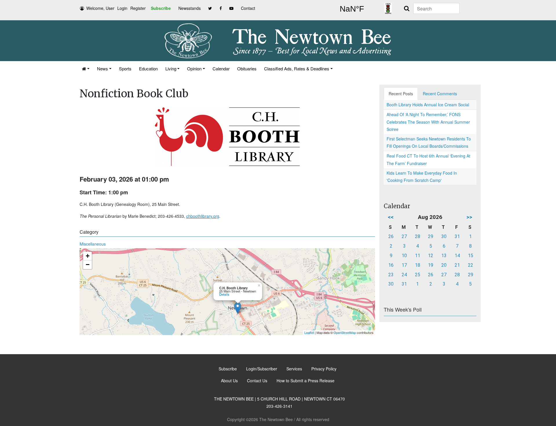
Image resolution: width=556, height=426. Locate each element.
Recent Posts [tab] (401, 93)
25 (417, 274)
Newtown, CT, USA (352, 9)
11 (417, 255)
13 (444, 255)
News (102, 68)
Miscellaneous (93, 244)
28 (417, 236)
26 (391, 236)
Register (138, 8)
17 (404, 265)
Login (122, 8)
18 (417, 265)
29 (430, 236)
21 (457, 265)
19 (430, 265)
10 (404, 255)
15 (470, 255)
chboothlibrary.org (202, 216)
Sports (125, 68)
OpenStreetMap (345, 332)
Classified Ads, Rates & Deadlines (296, 68)
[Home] (86, 68)
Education (148, 68)
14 (457, 255)
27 (404, 236)
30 (444, 236)
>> (469, 217)
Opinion (194, 68)
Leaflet (309, 332)
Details (224, 294)
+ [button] (87, 255)
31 (457, 236)
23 (391, 274)
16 (391, 265)
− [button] (87, 264)
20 (444, 265)
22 (470, 265)
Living (170, 68)
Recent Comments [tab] (440, 93)
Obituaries (247, 68)
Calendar (221, 68)
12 (430, 255)
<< (391, 217)
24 (404, 274)
